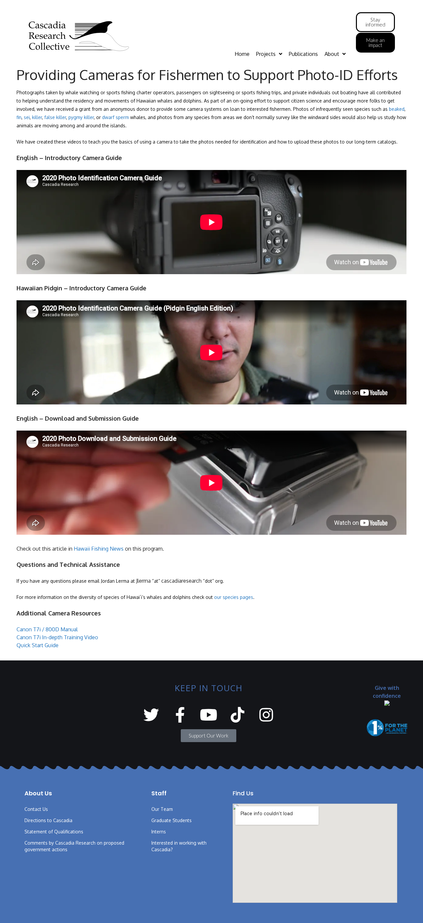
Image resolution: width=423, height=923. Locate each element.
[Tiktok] (237, 715)
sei (27, 117)
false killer (55, 117)
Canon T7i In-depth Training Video (57, 637)
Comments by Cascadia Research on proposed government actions (74, 846)
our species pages (233, 597)
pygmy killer (81, 117)
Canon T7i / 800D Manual (47, 629)
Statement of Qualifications (53, 831)
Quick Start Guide (37, 645)
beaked (396, 109)
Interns (158, 831)
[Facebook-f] (180, 715)
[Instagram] (266, 715)
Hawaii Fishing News (99, 548)
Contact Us (36, 809)
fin (19, 117)
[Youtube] (208, 715)
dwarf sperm (115, 117)
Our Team (162, 809)
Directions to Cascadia (48, 820)
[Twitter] (151, 715)
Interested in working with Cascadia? (179, 846)
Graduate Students (171, 820)
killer (37, 117)
